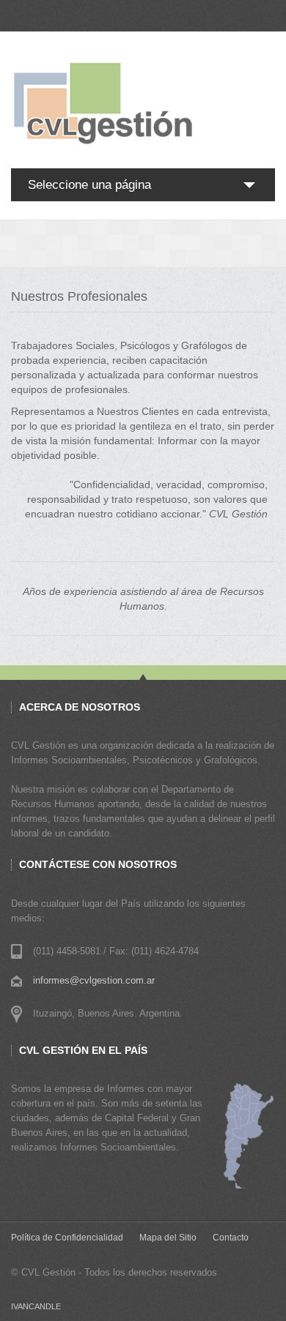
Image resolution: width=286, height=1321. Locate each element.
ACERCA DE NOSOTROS (79, 707)
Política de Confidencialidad (67, 1237)
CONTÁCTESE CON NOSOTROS (98, 864)
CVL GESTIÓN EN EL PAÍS (83, 1050)
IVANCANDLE (36, 1306)
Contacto (231, 1237)
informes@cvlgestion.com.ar (94, 980)
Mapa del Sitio (168, 1237)
